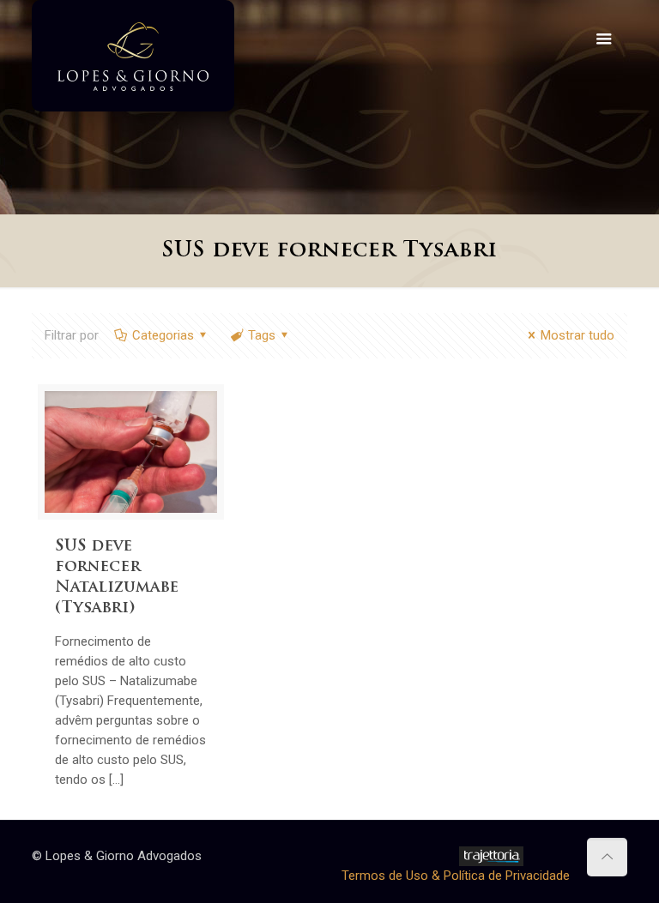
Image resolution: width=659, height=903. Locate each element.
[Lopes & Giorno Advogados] (133, 56)
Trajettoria (491, 856)
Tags (261, 335)
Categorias (163, 335)
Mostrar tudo (577, 335)
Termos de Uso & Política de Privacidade (456, 875)
